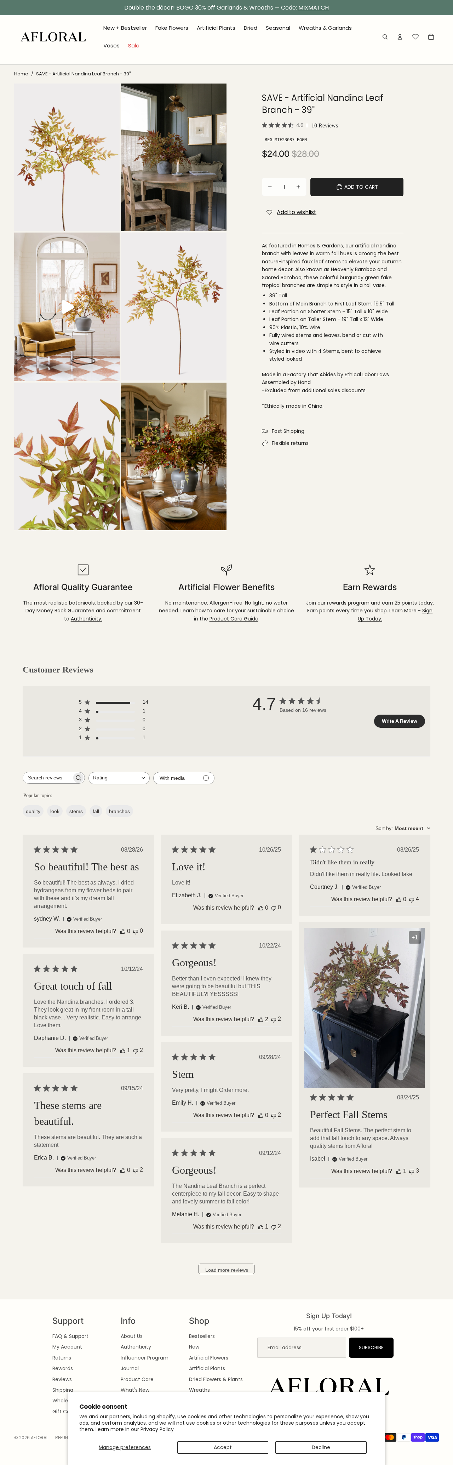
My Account (67, 1346)
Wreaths (199, 1390)
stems (76, 811)
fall (96, 811)
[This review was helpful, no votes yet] (122, 931)
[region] (226, 8)
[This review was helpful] (260, 1019)
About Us (132, 1336)
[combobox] (119, 778)
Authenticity (136, 1346)
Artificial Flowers (208, 1357)
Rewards (62, 1368)
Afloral (39, 1438)
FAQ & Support (70, 1336)
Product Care (137, 1379)
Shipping (62, 1390)
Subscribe (371, 1347)
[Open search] (385, 37)
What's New (135, 1390)
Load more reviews (226, 1270)
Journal (130, 1368)
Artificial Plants (207, 1368)
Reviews (62, 1379)
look (54, 811)
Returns (61, 1357)
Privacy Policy (157, 1429)
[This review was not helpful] (411, 899)
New (194, 1346)
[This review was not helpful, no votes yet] (135, 931)
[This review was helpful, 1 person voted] (398, 1171)
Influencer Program (144, 1357)
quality (33, 811)
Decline (321, 1447)
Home (21, 73)
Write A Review (399, 721)
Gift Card (63, 1411)
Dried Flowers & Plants (216, 1379)
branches (119, 811)
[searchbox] (47, 777)
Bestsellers (202, 1336)
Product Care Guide (234, 618)
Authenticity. (86, 618)
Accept (223, 1447)
